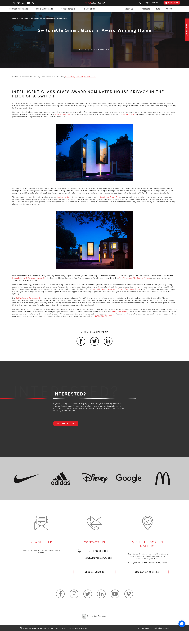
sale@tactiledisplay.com (105, 408)
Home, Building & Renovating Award (28, 278)
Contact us (173, 3)
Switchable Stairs (119, 311)
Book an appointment (148, 572)
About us (129, 9)
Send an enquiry (94, 572)
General (93, 49)
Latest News (23, 18)
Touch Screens (68, 9)
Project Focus (104, 49)
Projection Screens (19, 9)
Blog (158, 9)
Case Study (84, 49)
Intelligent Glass (64, 197)
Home (14, 18)
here (45, 316)
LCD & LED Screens (44, 9)
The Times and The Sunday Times (134, 278)
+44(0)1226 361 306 (98, 551)
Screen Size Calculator (96, 616)
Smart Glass (89, 9)
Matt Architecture (62, 114)
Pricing (169, 9)
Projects (146, 9)
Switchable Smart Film (110, 197)
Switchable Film (130, 114)
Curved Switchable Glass (129, 289)
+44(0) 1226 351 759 (103, 316)
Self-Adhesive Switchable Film (29, 298)
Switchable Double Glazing (103, 289)
